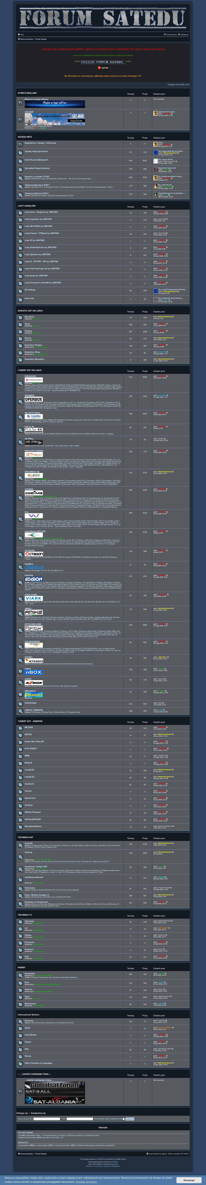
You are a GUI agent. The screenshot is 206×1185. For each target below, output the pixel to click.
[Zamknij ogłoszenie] (188, 45)
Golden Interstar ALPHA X (45, 650)
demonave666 (46, 975)
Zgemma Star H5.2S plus (74, 502)
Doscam (113, 904)
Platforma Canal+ (39, 179)
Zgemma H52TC (38, 502)
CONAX (58, 890)
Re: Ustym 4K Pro (166, 159)
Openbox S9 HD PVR (96, 402)
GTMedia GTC (109, 465)
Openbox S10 (112, 402)
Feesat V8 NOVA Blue (55, 463)
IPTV (47, 422)
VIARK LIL (113, 602)
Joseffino (162, 755)
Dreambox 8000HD (54, 484)
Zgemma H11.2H (33, 507)
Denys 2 (55, 542)
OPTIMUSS (37, 582)
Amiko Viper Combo (55, 619)
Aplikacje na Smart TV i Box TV (52, 872)
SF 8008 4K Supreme (63, 557)
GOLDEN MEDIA (32, 642)
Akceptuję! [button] (189, 1180)
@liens (160, 438)
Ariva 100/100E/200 (58, 385)
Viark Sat (58, 602)
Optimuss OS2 (80, 582)
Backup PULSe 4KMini (81, 434)
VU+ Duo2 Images (80, 523)
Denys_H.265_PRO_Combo (106, 540)
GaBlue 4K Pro (57, 570)
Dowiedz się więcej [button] (86, 1182)
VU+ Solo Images (39, 521)
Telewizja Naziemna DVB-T (37, 185)
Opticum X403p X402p (88, 631)
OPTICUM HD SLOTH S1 (88, 636)
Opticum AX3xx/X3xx (95, 633)
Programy (37, 861)
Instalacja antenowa (70, 187)
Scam (105, 904)
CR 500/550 (37, 420)
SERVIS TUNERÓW (34, 710)
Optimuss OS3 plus (113, 582)
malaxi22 (161, 1020)
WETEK (28, 734)
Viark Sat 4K (102, 602)
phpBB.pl (114, 1162)
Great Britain (30, 1035)
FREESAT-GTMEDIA (34, 451)
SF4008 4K (37, 557)
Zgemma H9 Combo (84, 505)
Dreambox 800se (66, 482)
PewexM (36, 698)
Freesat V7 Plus (96, 460)
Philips (28, 935)
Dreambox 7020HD (94, 481)
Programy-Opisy (74, 712)
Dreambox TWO (84, 484)
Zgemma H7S (103, 502)
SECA (35, 890)
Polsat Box (53, 179)
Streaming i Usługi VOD (36, 866)
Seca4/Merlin (74, 890)
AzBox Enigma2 (72, 686)
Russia (28, 1056)
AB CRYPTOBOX (32, 413)
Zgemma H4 (89, 500)
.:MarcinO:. (162, 657)
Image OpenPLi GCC (110, 524)
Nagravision (37, 845)
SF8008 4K (48, 557)
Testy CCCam (75, 861)
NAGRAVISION (46, 890)
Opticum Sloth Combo (44, 635)
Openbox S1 (38, 402)
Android (28, 989)
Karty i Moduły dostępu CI (37, 895)
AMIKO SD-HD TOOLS (103, 619)
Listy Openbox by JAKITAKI (38, 254)
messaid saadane (165, 1027)
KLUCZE (29, 843)
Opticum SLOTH (112, 633)
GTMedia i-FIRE (56, 467)
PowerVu (104, 845)
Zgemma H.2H (47, 500)
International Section (28, 1014)
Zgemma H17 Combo (166, 112)
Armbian (29, 805)
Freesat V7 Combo (54, 460)
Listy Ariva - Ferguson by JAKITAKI (41, 212)
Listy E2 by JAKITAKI (34, 240)
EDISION (29, 575)
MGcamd (36, 906)
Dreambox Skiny (32, 352)
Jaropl (37, 975)
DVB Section (38, 897)
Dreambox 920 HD (37, 484)
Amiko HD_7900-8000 (41, 617)
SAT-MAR (29, 112)
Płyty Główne (60, 712)
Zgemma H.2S (111, 498)
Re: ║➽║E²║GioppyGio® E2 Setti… (173, 289)
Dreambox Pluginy (33, 345)
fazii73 (54, 496)
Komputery (30, 973)
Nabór (160, 143)
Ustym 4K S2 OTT (80, 542)
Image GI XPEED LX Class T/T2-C (39, 652)
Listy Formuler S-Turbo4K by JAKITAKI (43, 283)
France (28, 1042)
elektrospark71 (169, 161)
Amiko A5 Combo (38, 619)
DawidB (47, 496)
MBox (90, 904)
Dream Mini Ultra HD (34, 741)
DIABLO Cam (50, 897)
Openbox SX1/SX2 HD (59, 404)
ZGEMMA (29, 489)
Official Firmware (33, 812)
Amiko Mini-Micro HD (104, 617)
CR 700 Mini (93, 420)
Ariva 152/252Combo (89, 387)
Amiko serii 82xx (58, 617)
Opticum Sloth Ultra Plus (51, 636)
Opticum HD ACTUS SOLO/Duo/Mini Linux (57, 633)
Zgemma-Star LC (95, 507)
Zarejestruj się (38, 1113)
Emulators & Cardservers (36, 902)
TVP (75, 179)
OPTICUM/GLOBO (33, 624)
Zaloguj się (22, 1113)
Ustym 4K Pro (66, 542)
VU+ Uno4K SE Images (46, 523)
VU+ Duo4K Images (97, 523)
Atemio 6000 (37, 664)
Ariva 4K (41, 390)
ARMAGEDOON (164, 921)
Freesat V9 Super (77, 465)
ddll (53, 538)
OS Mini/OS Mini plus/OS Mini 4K (57, 584)
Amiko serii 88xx (88, 617)
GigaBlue (29, 564)
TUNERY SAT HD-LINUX (30, 370)
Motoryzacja (30, 1003)
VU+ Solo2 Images (55, 521)
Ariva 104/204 (55, 387)
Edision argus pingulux (68, 588)
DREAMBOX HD (32, 472)
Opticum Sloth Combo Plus (65, 635)
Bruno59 (36, 383)
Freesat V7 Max (70, 460)
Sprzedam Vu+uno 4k (167, 168)
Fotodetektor (38, 883)
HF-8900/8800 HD (73, 390)
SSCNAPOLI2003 (164, 1049)
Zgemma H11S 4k (114, 505)
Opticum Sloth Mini (69, 636)
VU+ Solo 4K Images (90, 521)
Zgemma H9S (60, 503)
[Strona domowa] (103, 17)
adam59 (36, 319)
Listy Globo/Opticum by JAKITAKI (40, 247)
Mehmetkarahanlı (170, 153)
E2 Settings (30, 290)
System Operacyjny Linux (42, 977)
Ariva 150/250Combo (71, 387)
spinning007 (163, 928)
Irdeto (75, 845)
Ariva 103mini (43, 387)
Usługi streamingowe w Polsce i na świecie (49, 870)
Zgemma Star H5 (103, 500)
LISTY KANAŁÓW (26, 206)
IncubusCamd (73, 904)
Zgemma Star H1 (81, 498)
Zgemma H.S (68, 498)
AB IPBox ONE (38, 446)
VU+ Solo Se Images (72, 521)
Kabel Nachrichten (67, 1023)
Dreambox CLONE (100, 484)
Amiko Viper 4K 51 (85, 619)
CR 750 (104, 420)
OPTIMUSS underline (34, 584)
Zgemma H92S (89, 503)
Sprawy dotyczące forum (36, 151)
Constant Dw (115, 845)
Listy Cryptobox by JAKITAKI (38, 219)
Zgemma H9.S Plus (105, 503)
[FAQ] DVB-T (38, 187)
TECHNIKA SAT (25, 837)
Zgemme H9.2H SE (39, 505)
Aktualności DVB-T (53, 187)
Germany (29, 1021)
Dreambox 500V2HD (57, 481)
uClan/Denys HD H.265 (35, 531)
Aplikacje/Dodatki (33, 819)
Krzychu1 (39, 860)
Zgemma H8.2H (46, 503)
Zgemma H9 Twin (68, 505)
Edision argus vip (85, 588)
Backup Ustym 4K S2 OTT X (97, 544)
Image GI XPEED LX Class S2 (109, 650)
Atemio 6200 (61, 664)
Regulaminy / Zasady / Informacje (40, 143)
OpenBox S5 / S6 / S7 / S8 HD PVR (73, 402)
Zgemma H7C (116, 502)
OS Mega (104, 584)
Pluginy (28, 331)
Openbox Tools (51, 408)
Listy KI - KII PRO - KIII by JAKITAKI (41, 261)
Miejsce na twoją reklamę (36, 99)
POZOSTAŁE (31, 703)
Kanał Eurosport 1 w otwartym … (172, 193)
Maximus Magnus (165, 826)
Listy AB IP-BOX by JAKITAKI (38, 226)
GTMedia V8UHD (111, 463)
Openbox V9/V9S (111, 406)
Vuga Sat (36, 602)
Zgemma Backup (111, 507)
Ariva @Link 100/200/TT (112, 389)
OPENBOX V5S (79, 406)
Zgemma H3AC (61, 500)
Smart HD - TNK (65, 179)
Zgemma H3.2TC (76, 500)
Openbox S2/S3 (51, 402)
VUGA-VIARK (31, 595)
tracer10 (161, 877)
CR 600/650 (49, 420)
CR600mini (61, 420)
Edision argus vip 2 (101, 588)
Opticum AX (80, 633)
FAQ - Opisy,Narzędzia (55, 390)
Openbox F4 (89, 404)
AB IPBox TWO (53, 446)
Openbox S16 (43, 404)
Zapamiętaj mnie (116, 1119)
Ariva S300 (96, 389)
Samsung (29, 921)
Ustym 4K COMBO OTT (43, 544)
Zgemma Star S (39, 498)
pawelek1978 (110, 1145)
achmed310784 (164, 888)
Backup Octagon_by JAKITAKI (97, 557)
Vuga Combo (47, 602)
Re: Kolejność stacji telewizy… (171, 298)
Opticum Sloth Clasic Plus (105, 635)
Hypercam (54, 904)
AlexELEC (29, 784)
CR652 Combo (72, 420)
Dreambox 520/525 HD (76, 481)
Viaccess (67, 845)
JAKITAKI (166, 113)
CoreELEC (29, 770)
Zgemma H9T (54, 505)
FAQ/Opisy (38, 422)
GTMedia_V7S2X (47, 461)
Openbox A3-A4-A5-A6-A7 (46, 406)
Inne (111, 187)
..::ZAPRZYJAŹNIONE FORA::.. (39, 1080)
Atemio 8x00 (73, 664)
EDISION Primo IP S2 (41, 586)
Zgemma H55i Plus (79, 507)
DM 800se (113, 484)
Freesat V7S (83, 460)
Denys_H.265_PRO (85, 540)
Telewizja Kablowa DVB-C (37, 193)
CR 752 (112, 420)
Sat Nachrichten (39, 1023)
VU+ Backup (42, 526)
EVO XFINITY (31, 748)
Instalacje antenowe (34, 877)
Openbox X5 (113, 404)
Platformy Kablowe (40, 195)
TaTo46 (43, 868)
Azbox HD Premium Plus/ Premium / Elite (48, 686)
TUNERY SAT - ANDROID (30, 721)
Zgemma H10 (100, 505)
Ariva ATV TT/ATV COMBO (49, 389)
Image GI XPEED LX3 (88, 650)
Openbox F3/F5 (76, 404)
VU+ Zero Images (75, 524)
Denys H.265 (38, 540)
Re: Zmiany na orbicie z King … (170, 176)
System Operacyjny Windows (66, 977)
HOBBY (21, 967)
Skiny (27, 324)
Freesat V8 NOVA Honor (74, 463)
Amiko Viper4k (70, 619)
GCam (45, 906)
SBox (83, 904)
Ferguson (29, 949)
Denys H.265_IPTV (69, 540)
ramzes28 (162, 219)
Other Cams (54, 906)
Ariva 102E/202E (98, 385)
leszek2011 (167, 187)
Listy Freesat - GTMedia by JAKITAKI (42, 233)
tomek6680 (162, 594)
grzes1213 (162, 352)
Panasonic (30, 942)
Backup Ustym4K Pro (76, 544)
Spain (27, 1028)
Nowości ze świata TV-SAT (37, 176)
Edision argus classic (106, 586)
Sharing (28, 852)
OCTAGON (29, 550)
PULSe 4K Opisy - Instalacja (103, 434)
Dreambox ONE (69, 484)
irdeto (165, 300)
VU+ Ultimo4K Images (58, 524)
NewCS (97, 904)
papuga (36, 458)
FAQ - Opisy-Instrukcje (58, 526)
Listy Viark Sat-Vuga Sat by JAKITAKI (42, 268)
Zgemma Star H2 (97, 498)
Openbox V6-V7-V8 (95, 406)
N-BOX (28, 669)
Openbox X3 (101, 404)
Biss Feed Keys (92, 845)
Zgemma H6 (90, 502)
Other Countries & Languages (38, 1063)
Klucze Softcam (57, 422)
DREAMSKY (30, 691)
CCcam (44, 904)
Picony (28, 338)
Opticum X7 (35, 633)
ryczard (161, 679)
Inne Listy (29, 298)
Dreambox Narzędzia (34, 359)
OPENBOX (30, 395)
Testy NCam (48, 861)
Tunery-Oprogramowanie (97, 187)
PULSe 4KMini (49, 434)
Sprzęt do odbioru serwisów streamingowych (83, 870)
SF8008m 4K (78, 557)
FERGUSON (30, 376)
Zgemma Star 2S (54, 498)
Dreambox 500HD (40, 481)
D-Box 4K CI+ (60, 544)
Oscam (36, 904)
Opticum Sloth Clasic (85, 635)
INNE (27, 756)
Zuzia (165, 195)
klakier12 (161, 935)
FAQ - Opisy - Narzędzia (74, 467)
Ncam (62, 904)
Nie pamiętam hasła (102, 1119)
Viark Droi (80, 602)
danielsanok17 (164, 996)
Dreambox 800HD (50, 482)
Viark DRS (91, 602)
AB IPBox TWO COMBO (70, 446)
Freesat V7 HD (38, 460)
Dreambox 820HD (99, 482)
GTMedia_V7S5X (62, 461)
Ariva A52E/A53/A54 (40, 385)
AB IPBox (29, 439)
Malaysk (28, 763)
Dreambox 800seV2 (82, 482)
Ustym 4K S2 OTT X (97, 542)
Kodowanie (30, 888)
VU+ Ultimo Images (40, 524)
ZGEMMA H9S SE (74, 503)
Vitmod (28, 791)
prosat (166, 170)
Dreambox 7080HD (34, 482)
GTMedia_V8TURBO (94, 463)
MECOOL (29, 727)
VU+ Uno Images (107, 521)
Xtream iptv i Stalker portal (93, 861)
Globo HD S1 (38, 631)
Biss (82, 845)
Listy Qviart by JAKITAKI (36, 276)
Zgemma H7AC (32, 503)
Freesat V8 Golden (79, 461)
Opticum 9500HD (52, 631)
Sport (27, 996)
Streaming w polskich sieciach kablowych (82, 872)
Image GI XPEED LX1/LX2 (67, 650)
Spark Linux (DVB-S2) (60, 586)
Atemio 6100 (49, 664)
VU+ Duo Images (64, 523)
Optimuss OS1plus (65, 582)
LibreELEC (30, 777)
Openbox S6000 (65, 406)
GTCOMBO (42, 467)
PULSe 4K (29, 427)
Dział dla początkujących (36, 160)
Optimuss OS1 (50, 582)
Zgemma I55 (65, 507)
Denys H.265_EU (52, 540)
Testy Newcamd (61, 861)
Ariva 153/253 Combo (108, 387)
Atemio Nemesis (87, 664)
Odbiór (82, 187)
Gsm (27, 982)
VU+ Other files (75, 526)
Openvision (30, 798)
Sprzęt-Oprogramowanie (59, 195)
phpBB (98, 1159)
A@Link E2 (31, 390)
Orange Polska (85, 179)
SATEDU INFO (25, 137)
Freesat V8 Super (95, 461)
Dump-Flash (48, 712)
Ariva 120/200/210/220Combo (79, 385)
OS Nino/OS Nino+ (79, 584)
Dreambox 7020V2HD (112, 481)
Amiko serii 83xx (73, 617)
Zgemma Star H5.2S (54, 502)
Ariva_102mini (113, 385)
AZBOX (28, 679)
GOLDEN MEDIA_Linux (93, 649)
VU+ (27, 512)
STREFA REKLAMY (27, 93)
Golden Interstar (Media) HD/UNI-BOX (47, 649)
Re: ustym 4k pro (165, 185)
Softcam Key (52, 847)
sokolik (161, 982)
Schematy (37, 712)
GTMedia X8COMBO (60, 465)
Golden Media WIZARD (72, 649)
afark (160, 703)
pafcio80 (47, 538)
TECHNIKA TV (25, 915)
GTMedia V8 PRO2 (111, 461)
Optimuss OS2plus (96, 582)
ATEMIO (28, 657)
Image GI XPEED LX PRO (64, 652)
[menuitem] (21, 34)
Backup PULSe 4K (64, 434)
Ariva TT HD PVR (82, 389)
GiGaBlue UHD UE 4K (41, 570)
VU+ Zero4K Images (91, 524)
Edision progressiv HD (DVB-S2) (83, 586)
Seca (47, 845)
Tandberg (30, 847)
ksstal (160, 949)
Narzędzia (29, 317)
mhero (160, 989)
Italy (27, 1049)
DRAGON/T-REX (64, 897)
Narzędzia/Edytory (33, 826)
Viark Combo (69, 602)
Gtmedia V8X (44, 465)
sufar (37, 128)
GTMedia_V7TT (111, 460)
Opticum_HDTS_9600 (69, 631)
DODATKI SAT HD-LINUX (30, 311)
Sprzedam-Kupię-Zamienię (37, 168)
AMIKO (28, 608)
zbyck (160, 710)
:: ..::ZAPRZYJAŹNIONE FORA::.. (34, 1074)
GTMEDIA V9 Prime (93, 465)
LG (26, 928)
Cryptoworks (56, 845)
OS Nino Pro (93, 584)
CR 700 (84, 420)
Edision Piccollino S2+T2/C (47, 588)
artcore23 (161, 233)
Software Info (53, 1023)
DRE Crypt (40, 847)
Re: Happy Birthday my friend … (171, 151)
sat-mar (43, 128)
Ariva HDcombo (68, 389)
